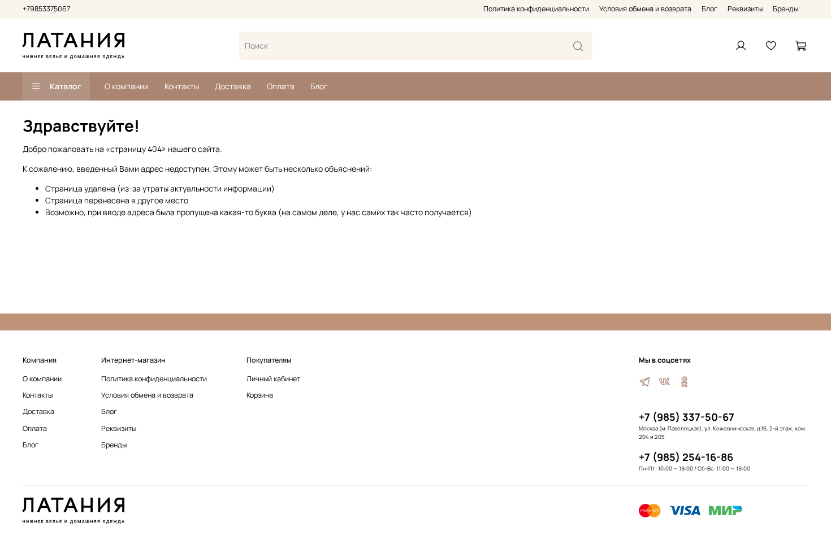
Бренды (785, 9)
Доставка (233, 86)
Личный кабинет (273, 379)
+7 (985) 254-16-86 (686, 457)
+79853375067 (46, 9)
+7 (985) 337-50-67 (686, 417)
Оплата (281, 86)
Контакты (182, 86)
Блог (709, 9)
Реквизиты (745, 9)
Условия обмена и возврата (645, 9)
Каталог (65, 86)
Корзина (259, 395)
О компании (127, 86)
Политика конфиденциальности (536, 9)
